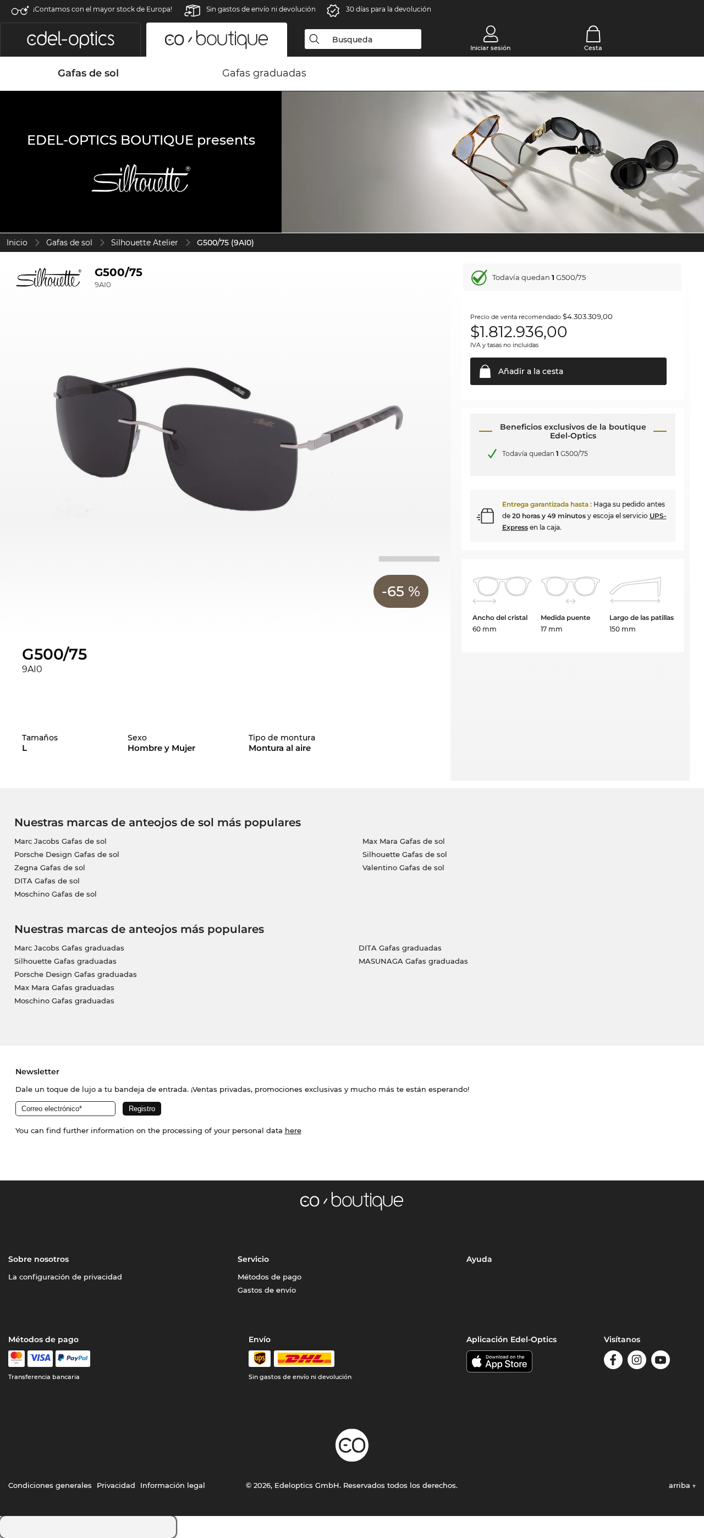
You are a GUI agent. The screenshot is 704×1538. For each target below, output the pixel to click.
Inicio (17, 243)
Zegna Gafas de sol (49, 867)
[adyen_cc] (16, 1358)
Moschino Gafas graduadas (64, 1000)
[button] (70, 40)
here (293, 1130)
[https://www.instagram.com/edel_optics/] (637, 1361)
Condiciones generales (50, 1485)
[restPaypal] (73, 1358)
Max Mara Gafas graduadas (64, 987)
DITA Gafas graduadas (400, 947)
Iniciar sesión (490, 48)
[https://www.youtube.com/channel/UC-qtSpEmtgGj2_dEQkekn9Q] (660, 1361)
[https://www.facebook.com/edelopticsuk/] (613, 1361)
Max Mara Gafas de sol (403, 841)
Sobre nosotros (38, 1259)
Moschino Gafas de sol (55, 893)
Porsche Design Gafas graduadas (75, 974)
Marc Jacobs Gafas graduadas (69, 947)
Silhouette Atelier (144, 243)
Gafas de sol (69, 243)
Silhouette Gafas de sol (404, 854)
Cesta (593, 48)
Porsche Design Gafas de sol (66, 854)
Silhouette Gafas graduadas (65, 961)
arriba (680, 1485)
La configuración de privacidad (65, 1276)
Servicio (253, 1259)
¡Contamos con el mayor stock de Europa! (102, 9)
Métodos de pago (269, 1276)
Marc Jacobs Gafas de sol (60, 841)
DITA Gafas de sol (47, 880)
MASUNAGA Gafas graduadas (413, 961)
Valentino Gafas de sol (403, 867)
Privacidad (116, 1485)
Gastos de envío (267, 1290)
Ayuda (479, 1259)
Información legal (172, 1485)
